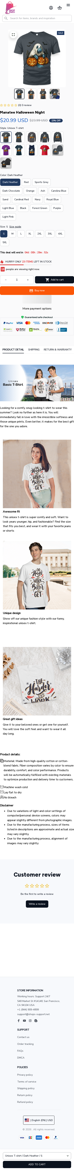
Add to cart (37, 1164)
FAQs (20, 1051)
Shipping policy (25, 1088)
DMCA (20, 1057)
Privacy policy (25, 1075)
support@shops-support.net (33, 1014)
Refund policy (25, 1102)
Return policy (24, 1095)
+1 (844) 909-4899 (28, 1009)
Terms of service (26, 1081)
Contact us (23, 1037)
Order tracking (25, 1044)
